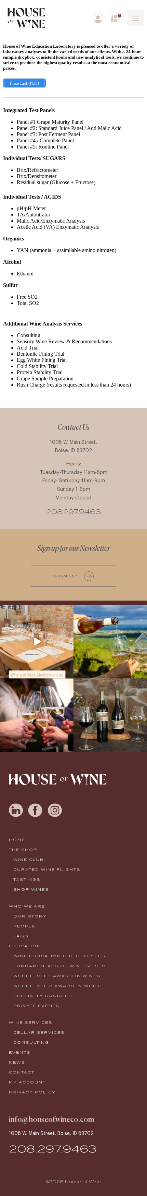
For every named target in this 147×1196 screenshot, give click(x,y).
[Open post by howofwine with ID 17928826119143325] (37, 715)
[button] (115, 17)
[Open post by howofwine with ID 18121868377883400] (110, 715)
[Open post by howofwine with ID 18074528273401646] (37, 641)
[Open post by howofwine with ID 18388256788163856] (110, 641)
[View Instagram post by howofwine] (67, 672)
